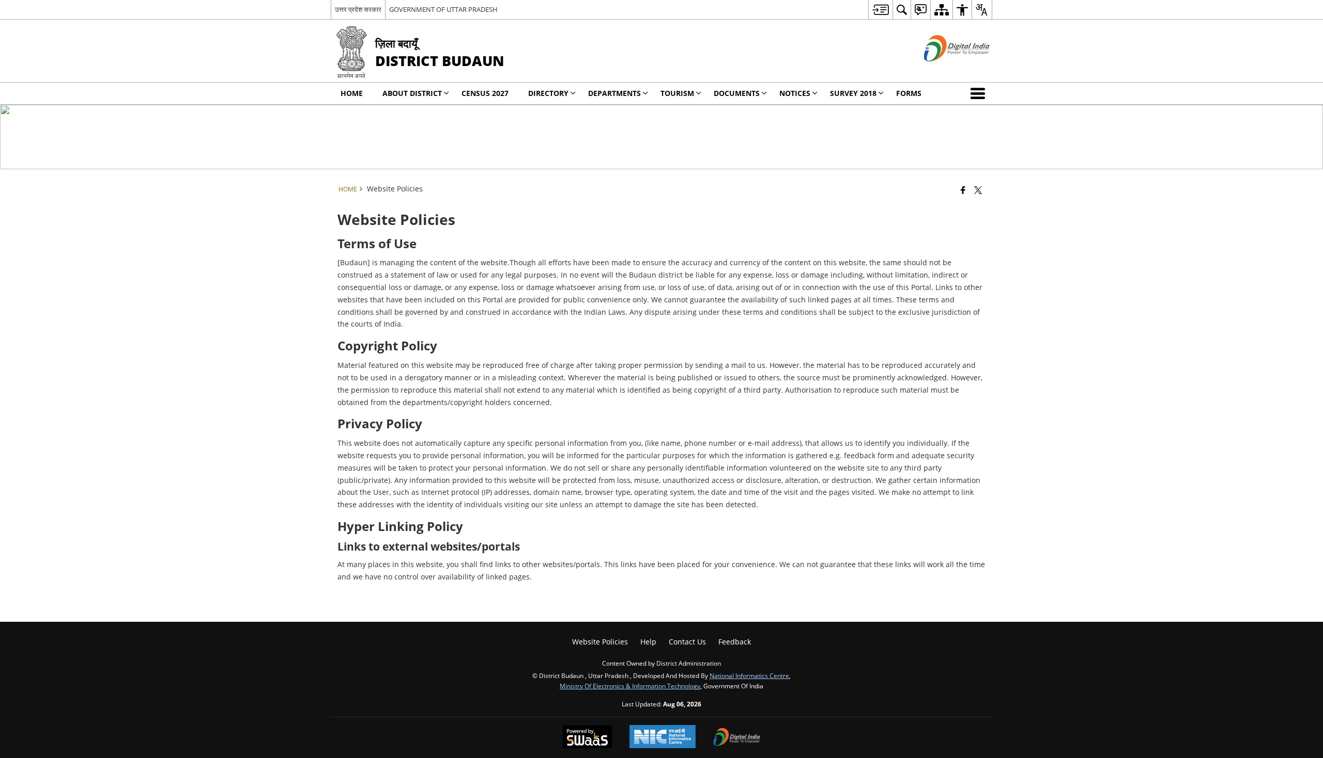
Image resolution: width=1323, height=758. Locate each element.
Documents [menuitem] (737, 93)
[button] (979, 93)
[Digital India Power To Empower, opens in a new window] (736, 738)
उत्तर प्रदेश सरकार (358, 9)
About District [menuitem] (412, 93)
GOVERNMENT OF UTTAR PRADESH (443, 9)
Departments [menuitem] (614, 93)
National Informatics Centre (749, 675)
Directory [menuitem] (548, 93)
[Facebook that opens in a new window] (963, 190)
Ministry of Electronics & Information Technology (630, 686)
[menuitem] (880, 9)
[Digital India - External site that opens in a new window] (944, 70)
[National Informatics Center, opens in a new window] (662, 737)
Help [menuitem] (648, 642)
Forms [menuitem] (908, 93)
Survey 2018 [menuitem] (853, 93)
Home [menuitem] (352, 93)
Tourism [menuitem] (677, 93)
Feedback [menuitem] (734, 642)
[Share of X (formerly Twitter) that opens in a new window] (978, 190)
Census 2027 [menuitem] (485, 93)
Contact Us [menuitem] (687, 642)
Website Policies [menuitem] (600, 642)
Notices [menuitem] (794, 93)
